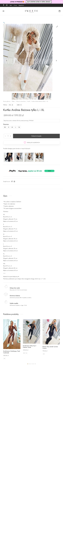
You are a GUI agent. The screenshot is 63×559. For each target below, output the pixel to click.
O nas (15, 5)
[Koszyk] (60, 11)
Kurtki (28, 101)
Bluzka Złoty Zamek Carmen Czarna (50, 347)
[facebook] (3, 5)
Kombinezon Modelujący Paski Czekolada (11, 352)
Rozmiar (6, 124)
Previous (6, 60)
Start (11, 5)
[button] (4, 23)
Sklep (13, 101)
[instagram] (6, 5)
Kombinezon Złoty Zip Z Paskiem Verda (29, 346)
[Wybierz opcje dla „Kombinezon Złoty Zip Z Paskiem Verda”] (29, 340)
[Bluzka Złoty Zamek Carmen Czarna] (51, 332)
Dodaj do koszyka (36, 136)
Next (56, 60)
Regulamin (21, 5)
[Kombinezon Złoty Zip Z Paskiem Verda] (31, 331)
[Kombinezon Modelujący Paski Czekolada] (11, 334)
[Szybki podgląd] (14, 345)
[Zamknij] (61, 1)
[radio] (5, 127)
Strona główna (6, 101)
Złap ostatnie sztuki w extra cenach (38, 2)
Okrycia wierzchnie (21, 101)
